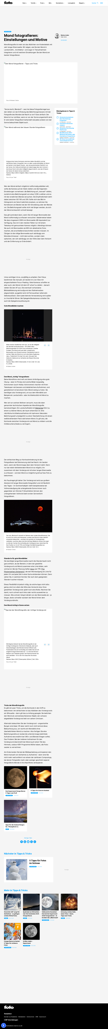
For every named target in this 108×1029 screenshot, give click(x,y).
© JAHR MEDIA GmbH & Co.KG (13, 1026)
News (24, 3)
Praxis (42, 3)
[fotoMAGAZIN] (8, 3)
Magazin (81, 3)
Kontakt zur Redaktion (10, 1017)
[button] (21, 841)
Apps (32, 569)
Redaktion (8, 1014)
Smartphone (59, 3)
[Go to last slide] (45, 345)
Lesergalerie (71, 3)
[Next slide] (48, 345)
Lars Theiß (62, 126)
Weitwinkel (39, 408)
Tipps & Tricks (8, 31)
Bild (50, 3)
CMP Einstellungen (11, 1020)
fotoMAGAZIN (63, 122)
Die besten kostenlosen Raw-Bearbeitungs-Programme (66, 118)
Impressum (42, 1017)
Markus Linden (65, 35)
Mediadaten (21, 1017)
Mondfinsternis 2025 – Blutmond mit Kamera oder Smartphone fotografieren (67, 134)
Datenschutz (30, 1017)
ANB (36, 1017)
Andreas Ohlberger (64, 137)
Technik (33, 3)
